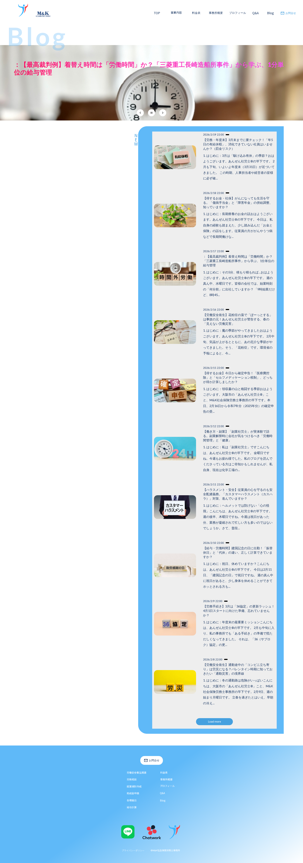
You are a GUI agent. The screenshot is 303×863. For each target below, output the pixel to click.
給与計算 (132, 807)
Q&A (255, 12)
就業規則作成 (134, 786)
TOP (157, 12)
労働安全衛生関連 (136, 772)
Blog (270, 12)
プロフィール (237, 12)
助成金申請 (133, 793)
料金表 (164, 772)
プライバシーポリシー (133, 850)
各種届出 (132, 800)
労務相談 (132, 779)
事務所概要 (216, 12)
